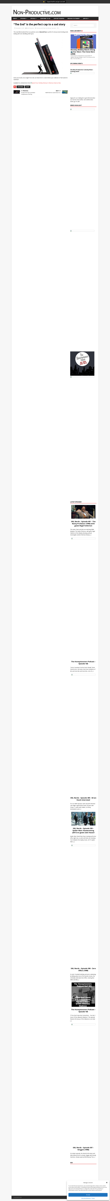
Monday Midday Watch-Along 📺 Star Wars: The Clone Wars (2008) (83, 52)
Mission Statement (74, 18)
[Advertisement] (83, 1176)
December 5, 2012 (20, 28)
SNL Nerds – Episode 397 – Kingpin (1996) (83, 1148)
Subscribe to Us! (45, 18)
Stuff (27, 86)
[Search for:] (83, 25)
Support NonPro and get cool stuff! (56, 1)
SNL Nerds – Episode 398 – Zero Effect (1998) (83, 969)
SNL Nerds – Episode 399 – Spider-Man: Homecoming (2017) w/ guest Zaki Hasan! (83, 830)
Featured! (20, 86)
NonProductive (30, 28)
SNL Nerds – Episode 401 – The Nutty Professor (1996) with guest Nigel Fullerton (83, 523)
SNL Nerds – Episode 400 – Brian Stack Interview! (83, 799)
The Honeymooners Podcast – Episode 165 (83, 1010)
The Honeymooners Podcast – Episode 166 (83, 662)
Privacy (93, 1198)
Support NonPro (59, 18)
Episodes (23, 18)
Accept (88, 1194)
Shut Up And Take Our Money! (44, 28)
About (15, 18)
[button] (107, 1182)
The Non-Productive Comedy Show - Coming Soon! (81, 70)
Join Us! (85, 18)
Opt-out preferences (86, 1198)
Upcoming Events (76, 63)
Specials (33, 18)
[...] (81, 58)
